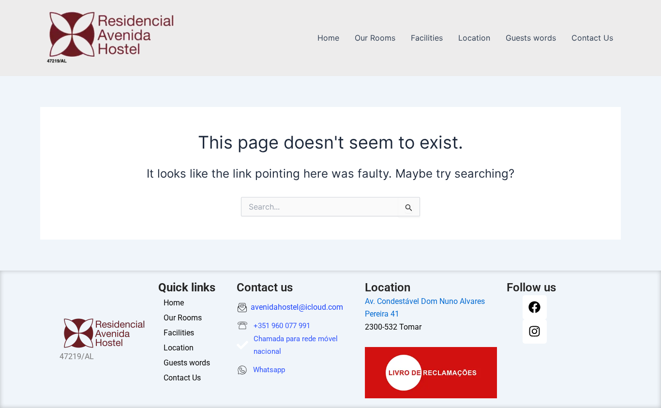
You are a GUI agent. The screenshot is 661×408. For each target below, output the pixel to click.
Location (474, 38)
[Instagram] (535, 331)
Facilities (427, 38)
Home (328, 38)
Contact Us (592, 38)
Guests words (531, 38)
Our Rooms (375, 38)
